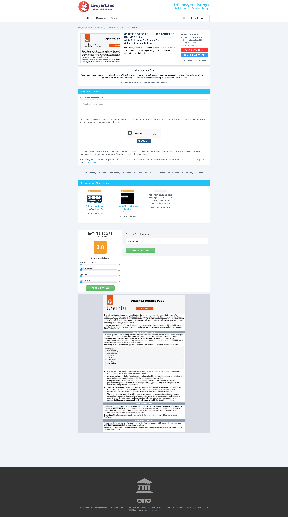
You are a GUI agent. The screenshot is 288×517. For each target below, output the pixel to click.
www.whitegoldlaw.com (189, 45)
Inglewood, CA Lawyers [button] (193, 173)
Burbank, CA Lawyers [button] (168, 173)
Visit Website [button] (195, 55)
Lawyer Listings (193, 5)
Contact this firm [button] (95, 213)
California (110, 28)
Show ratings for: (132, 234)
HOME (85, 18)
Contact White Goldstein (91, 92)
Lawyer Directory (98, 28)
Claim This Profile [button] (131, 82)
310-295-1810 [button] (195, 49)
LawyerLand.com (84, 28)
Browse (101, 18)
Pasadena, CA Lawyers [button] (145, 173)
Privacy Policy (200, 159)
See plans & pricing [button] (160, 207)
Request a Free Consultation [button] (196, 60)
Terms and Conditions (91, 162)
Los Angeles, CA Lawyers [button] (95, 173)
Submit (145, 140)
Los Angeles (119, 28)
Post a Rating (100, 288)
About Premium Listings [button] (155, 82)
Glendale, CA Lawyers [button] (120, 173)
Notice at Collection (187, 159)
